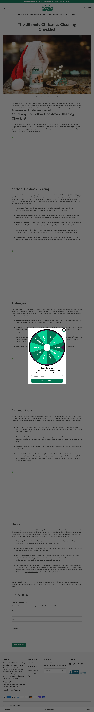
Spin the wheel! (47, 381)
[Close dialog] (64, 330)
